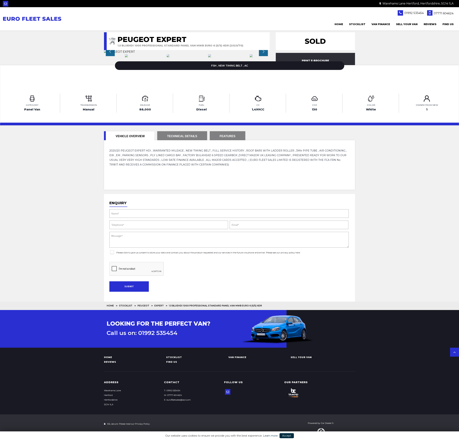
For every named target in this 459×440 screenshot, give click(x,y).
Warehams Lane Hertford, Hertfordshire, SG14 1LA (417, 3)
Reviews (430, 24)
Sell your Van (407, 24)
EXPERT (159, 305)
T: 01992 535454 (172, 390)
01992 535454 (414, 13)
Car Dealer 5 (327, 423)
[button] (454, 352)
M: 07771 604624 (173, 395)
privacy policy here (290, 252)
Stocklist (357, 24)
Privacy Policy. (142, 423)
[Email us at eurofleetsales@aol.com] (5, 3)
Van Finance (381, 24)
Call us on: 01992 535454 (142, 333)
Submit (129, 286)
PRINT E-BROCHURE (315, 60)
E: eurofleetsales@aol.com (177, 399)
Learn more (270, 435)
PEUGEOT (143, 305)
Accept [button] (286, 435)
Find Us (448, 24)
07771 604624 (443, 13)
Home (339, 24)
